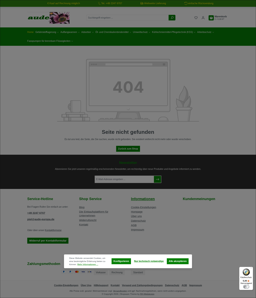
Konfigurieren (121, 261)
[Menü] (251, 268)
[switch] (246, 287)
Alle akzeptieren (178, 261)
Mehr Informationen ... (87, 264)
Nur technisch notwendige (149, 261)
